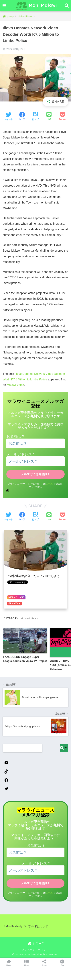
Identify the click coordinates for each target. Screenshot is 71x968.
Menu (26, 965)
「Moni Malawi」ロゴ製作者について (25, 926)
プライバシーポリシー (35, 950)
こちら (49, 483)
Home (8, 965)
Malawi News (29, 618)
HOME (38, 944)
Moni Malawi (42, 5)
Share (44, 965)
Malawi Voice (15, 384)
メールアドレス (20, 454)
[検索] (64, 748)
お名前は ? (15, 436)
